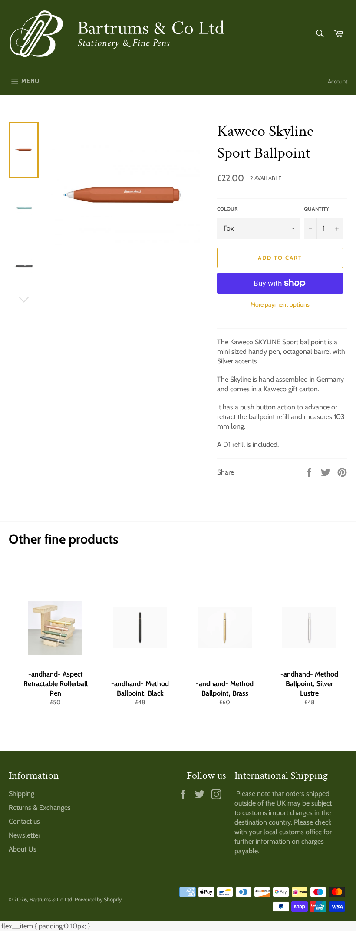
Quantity (316, 208)
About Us (22, 849)
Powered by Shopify (98, 899)
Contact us (24, 821)
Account (337, 81)
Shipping (21, 793)
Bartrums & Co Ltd (51, 899)
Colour (227, 208)
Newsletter (24, 835)
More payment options (280, 304)
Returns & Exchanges (40, 807)
